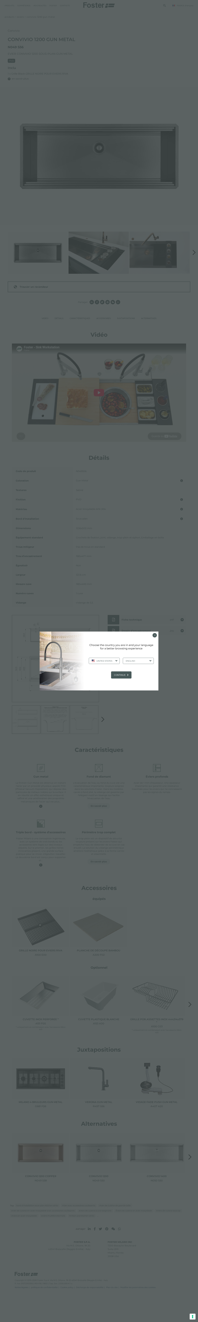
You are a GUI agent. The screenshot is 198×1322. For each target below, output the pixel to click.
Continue (120, 675)
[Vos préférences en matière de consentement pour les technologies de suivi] (193, 1317)
